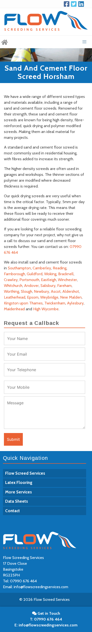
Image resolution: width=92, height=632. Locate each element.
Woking (50, 274)
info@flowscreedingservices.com (41, 587)
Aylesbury (75, 303)
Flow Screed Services (25, 473)
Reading (59, 268)
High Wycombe (46, 309)
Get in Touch (48, 613)
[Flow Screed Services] (4, 42)
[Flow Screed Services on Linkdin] (82, 4)
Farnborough (14, 274)
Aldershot (70, 291)
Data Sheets (16, 501)
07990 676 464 (23, 581)
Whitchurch (13, 285)
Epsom (33, 297)
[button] (84, 42)
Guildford (34, 274)
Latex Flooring (18, 482)
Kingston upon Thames (23, 303)
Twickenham (54, 303)
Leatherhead (14, 297)
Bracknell (66, 274)
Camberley (42, 268)
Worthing (11, 291)
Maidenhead (14, 309)
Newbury (41, 291)
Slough (26, 291)
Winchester (67, 279)
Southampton (19, 268)
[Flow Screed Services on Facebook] (67, 4)
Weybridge (49, 297)
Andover (31, 285)
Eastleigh (48, 279)
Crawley (11, 279)
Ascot (56, 291)
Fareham (64, 285)
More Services (18, 492)
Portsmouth (29, 279)
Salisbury (47, 285)
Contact (12, 510)
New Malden (71, 297)
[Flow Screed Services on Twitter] (74, 4)
